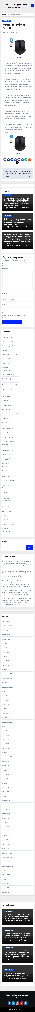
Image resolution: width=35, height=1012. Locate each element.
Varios (4, 515)
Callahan (5, 531)
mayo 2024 (5, 704)
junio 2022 (5, 774)
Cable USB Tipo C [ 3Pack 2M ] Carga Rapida (11, 173)
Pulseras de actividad (9, 414)
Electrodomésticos (8, 385)
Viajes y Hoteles (7, 524)
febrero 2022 (6, 792)
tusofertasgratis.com (16, 5)
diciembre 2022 (7, 757)
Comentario (6, 268)
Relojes (4, 476)
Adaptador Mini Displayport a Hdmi (24, 172)
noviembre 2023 (7, 713)
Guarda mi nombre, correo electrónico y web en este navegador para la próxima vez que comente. (16, 315)
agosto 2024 (6, 691)
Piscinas (4, 455)
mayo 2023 (5, 739)
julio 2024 (5, 696)
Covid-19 (5, 501)
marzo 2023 (6, 744)
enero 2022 (5, 796)
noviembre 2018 (7, 883)
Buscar (5, 542)
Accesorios (5, 444)
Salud (4, 498)
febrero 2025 (6, 665)
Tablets (4, 422)
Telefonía (5, 511)
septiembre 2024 (7, 687)
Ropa (3, 485)
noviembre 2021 (7, 805)
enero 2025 (5, 669)
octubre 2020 (6, 862)
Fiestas (4, 470)
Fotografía (5, 405)
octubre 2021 (6, 809)
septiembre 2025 (7, 634)
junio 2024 (5, 700)
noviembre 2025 (7, 626)
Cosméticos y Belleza (8, 354)
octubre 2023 (6, 717)
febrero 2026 (6, 621)
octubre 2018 (6, 888)
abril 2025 (5, 656)
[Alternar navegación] (2, 5)
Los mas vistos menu (8, 437)
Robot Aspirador (7, 481)
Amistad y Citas (7, 341)
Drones (4, 401)
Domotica (5, 396)
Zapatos (4, 529)
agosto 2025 (6, 639)
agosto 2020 (6, 870)
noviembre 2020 (7, 857)
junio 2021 (5, 827)
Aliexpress (5, 488)
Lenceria (4, 492)
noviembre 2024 (7, 678)
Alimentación (6, 337)
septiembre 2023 (7, 722)
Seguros (4, 507)
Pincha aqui (17, 57)
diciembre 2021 (7, 800)
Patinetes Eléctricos (8, 442)
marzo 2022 (6, 787)
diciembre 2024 (7, 674)
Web (3, 305)
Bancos (4, 350)
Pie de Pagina (6, 450)
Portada (4, 14)
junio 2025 (5, 648)
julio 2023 (5, 731)
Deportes (5, 367)
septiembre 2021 (7, 814)
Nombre (5, 293)
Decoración (5, 363)
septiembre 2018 (7, 892)
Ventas (4, 520)
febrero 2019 (6, 875)
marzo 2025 (6, 661)
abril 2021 (5, 835)
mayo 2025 (5, 652)
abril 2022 (5, 783)
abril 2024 (5, 709)
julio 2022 (5, 770)
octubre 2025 (6, 630)
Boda (3, 466)
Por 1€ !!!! (5, 459)
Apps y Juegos (6, 346)
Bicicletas (5, 370)
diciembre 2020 (7, 853)
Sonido (4, 418)
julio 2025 (5, 643)
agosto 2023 (6, 726)
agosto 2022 (6, 766)
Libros (4, 433)
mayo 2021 (5, 831)
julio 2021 (5, 822)
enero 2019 (5, 879)
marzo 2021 (5, 840)
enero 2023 (5, 752)
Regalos (4, 463)
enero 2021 (5, 848)
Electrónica (6, 20)
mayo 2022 (5, 779)
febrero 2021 (6, 844)
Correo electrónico (8, 299)
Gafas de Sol (6, 428)
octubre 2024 (6, 683)
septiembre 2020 (7, 866)
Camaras (4, 392)
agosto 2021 (6, 818)
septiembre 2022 (7, 761)
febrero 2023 (6, 748)
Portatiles (5, 409)
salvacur (11, 207)
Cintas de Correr (7, 374)
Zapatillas (5, 379)
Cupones (4, 359)
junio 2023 (5, 735)
